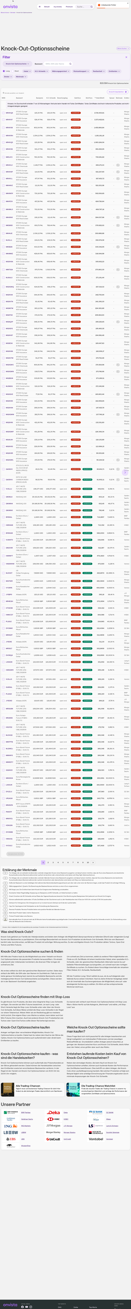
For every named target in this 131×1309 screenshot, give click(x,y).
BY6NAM (9, 533)
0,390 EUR (75, 742)
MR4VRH (9, 136)
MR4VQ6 (9, 113)
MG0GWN (10, 371)
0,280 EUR (75, 755)
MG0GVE (9, 394)
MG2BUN (9, 378)
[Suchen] (91, 7)
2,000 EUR (75, 371)
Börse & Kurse (5, 12)
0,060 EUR (75, 709)
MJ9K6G (9, 386)
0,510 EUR (75, 812)
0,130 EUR (75, 172)
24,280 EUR (76, 480)
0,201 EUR (87, 573)
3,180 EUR (75, 386)
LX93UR (9, 785)
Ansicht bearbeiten (116, 92)
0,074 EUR (75, 142)
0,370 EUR (87, 621)
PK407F (9, 812)
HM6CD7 (9, 615)
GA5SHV (9, 469)
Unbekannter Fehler (108, 5)
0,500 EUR (87, 791)
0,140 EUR (87, 517)
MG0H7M (9, 358)
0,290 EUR (75, 670)
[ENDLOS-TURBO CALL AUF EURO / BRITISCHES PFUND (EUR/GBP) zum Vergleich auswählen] (3, 628)
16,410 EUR (76, 469)
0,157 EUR (75, 185)
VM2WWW (10, 564)
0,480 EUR (87, 805)
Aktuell (47, 7)
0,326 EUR (75, 770)
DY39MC (9, 628)
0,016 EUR (75, 503)
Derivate (12, 12)
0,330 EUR (75, 301)
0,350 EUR (75, 127)
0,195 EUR (87, 564)
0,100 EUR (75, 489)
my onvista (58, 7)
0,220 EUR (75, 621)
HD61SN (9, 825)
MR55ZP (9, 635)
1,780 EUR (75, 261)
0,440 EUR (75, 358)
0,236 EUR (75, 240)
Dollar (76, 1307)
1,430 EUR (75, 225)
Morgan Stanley (69, 1132)
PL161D (9, 694)
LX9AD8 (9, 662)
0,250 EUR (87, 588)
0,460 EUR (87, 735)
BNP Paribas (25, 1112)
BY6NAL (9, 517)
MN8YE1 (9, 818)
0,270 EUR (87, 601)
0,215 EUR (75, 217)
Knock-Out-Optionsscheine (24, 12)
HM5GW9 (9, 670)
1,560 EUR (75, 308)
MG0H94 (9, 408)
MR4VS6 (9, 149)
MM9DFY (9, 762)
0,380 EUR (75, 149)
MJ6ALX (9, 277)
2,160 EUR (75, 401)
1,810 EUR (75, 335)
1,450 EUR (75, 295)
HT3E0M (9, 608)
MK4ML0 (9, 209)
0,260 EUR (75, 601)
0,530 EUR (87, 825)
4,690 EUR (75, 365)
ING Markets (26, 1126)
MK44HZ (9, 185)
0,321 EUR (87, 510)
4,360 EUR (75, 432)
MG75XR (9, 581)
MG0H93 (9, 446)
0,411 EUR (75, 687)
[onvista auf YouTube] (26, 1307)
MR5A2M (9, 709)
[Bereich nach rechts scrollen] (125, 472)
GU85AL (9, 687)
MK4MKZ (9, 254)
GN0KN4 (9, 504)
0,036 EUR (87, 701)
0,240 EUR (75, 588)
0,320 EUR (87, 635)
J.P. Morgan (68, 1126)
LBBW (23, 1132)
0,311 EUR (75, 510)
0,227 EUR (75, 581)
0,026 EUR (75, 113)
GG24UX (9, 770)
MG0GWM (10, 414)
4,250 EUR (75, 328)
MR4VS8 (9, 128)
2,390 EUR (75, 408)
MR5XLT (9, 648)
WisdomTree (25, 1146)
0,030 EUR (87, 503)
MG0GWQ (10, 287)
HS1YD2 (9, 727)
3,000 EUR (75, 269)
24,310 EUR (87, 480)
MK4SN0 (9, 217)
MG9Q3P (9, 322)
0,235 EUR (87, 581)
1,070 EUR (75, 193)
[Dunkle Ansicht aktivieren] (13, 1)
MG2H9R (9, 453)
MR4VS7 (9, 120)
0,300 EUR (87, 497)
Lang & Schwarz (112, 1126)
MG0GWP (10, 432)
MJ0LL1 (9, 240)
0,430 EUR (87, 694)
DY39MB (9, 832)
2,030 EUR (75, 378)
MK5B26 (9, 247)
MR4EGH (9, 601)
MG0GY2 (9, 328)
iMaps (108, 1119)
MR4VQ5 (9, 142)
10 (88, 862)
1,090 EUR (75, 253)
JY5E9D (9, 701)
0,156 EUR (75, 573)
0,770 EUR (75, 157)
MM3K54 (9, 778)
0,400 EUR (87, 778)
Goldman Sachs (27, 1119)
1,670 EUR (75, 315)
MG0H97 (9, 335)
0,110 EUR (87, 489)
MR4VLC (9, 165)
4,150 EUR (75, 422)
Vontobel (109, 1139)
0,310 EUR (87, 628)
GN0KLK (9, 497)
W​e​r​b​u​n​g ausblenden (83, 28)
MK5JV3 (9, 157)
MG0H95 (9, 401)
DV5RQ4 (9, 655)
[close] (128, 3)
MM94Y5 (9, 755)
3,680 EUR (75, 460)
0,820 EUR (75, 201)
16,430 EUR (87, 469)
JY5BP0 (9, 594)
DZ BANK (109, 1112)
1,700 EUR (75, 322)
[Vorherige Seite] (38, 862)
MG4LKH (9, 440)
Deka (66, 1112)
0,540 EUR (75, 818)
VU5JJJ (9, 489)
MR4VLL (9, 178)
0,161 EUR (75, 497)
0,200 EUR (75, 556)
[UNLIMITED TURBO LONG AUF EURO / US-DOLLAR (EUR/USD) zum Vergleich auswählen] (3, 517)
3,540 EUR (75, 453)
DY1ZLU (9, 792)
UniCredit (67, 1139)
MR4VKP (9, 172)
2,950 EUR (75, 343)
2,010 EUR (75, 277)
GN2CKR (9, 548)
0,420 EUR (75, 694)
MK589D (9, 225)
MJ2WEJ (9, 749)
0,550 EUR (87, 818)
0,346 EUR (87, 770)
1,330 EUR (75, 209)
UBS (23, 1139)
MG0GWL (9, 460)
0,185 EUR (75, 564)
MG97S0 (9, 315)
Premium (69, 7)
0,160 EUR (75, 533)
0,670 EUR (75, 135)
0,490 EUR (75, 394)
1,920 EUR (75, 351)
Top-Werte (93, 1307)
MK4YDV (9, 201)
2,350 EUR (75, 233)
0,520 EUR (87, 812)
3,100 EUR (75, 446)
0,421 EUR (87, 687)
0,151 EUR (75, 119)
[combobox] (58, 64)
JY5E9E (9, 642)
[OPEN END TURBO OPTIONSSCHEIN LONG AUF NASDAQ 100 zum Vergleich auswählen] (3, 497)
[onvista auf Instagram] (31, 1307)
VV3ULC (9, 845)
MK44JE (9, 233)
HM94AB (9, 525)
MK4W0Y (9, 193)
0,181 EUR (87, 548)
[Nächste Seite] (93, 862)
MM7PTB (9, 742)
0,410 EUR (87, 662)
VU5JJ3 (9, 679)
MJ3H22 (9, 735)
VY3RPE (9, 588)
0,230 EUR (87, 540)
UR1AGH (9, 798)
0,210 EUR (75, 540)
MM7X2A (9, 269)
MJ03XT (9, 573)
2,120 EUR (75, 287)
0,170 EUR (87, 533)
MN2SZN (9, 805)
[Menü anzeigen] (40, 7)
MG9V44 (9, 295)
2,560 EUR (75, 414)
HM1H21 (9, 839)
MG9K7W (9, 308)
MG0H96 (9, 351)
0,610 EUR (75, 178)
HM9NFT (9, 556)
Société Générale (112, 1132)
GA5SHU (9, 480)
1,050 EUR (75, 247)
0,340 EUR (87, 608)
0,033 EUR (87, 642)
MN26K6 (9, 718)
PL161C (9, 621)
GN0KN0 (9, 510)
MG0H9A (9, 261)
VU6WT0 (9, 540)
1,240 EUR (75, 165)
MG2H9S (9, 422)
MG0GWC (10, 365)
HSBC (66, 1119)
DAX (59, 1307)
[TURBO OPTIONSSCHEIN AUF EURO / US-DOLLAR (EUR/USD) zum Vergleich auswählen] (3, 785)
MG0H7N (9, 301)
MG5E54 (9, 343)
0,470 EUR (75, 805)
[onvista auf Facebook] (22, 1307)
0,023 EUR (75, 642)
